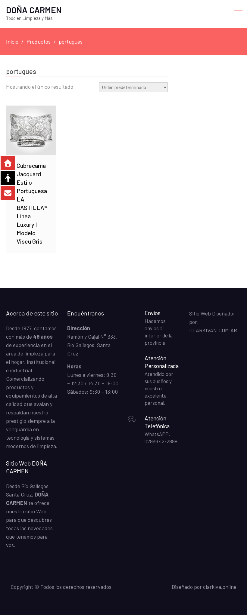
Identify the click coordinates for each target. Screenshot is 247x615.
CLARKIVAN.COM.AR (213, 330)
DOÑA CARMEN (33, 10)
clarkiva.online (219, 586)
